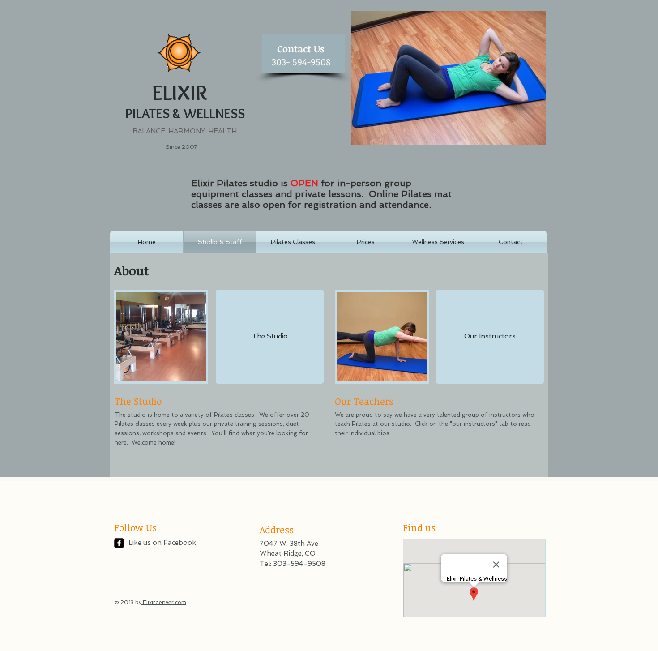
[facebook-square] (119, 543)
